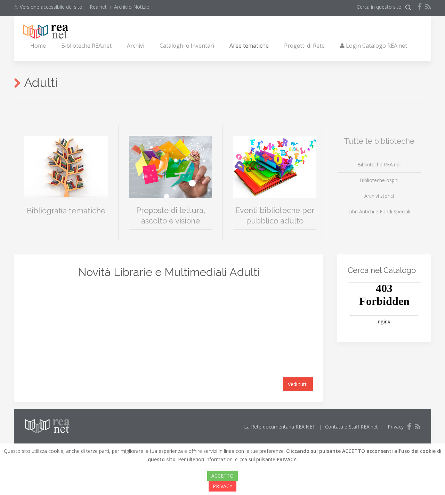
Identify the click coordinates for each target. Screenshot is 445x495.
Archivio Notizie (131, 6)
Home (38, 45)
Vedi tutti (298, 384)
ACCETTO (222, 475)
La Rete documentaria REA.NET (279, 426)
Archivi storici (379, 195)
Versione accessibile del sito (50, 6)
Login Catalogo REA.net (376, 45)
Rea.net (98, 6)
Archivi (135, 45)
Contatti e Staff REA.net (351, 426)
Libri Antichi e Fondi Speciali (379, 211)
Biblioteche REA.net (86, 45)
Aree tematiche (249, 45)
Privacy (396, 426)
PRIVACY (222, 486)
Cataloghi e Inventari (187, 45)
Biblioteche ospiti (379, 180)
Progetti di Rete (304, 45)
